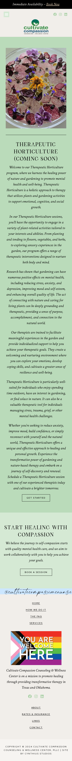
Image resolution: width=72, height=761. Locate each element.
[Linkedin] (65, 14)
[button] (6, 14)
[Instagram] (60, 14)
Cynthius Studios (38, 753)
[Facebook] (55, 14)
